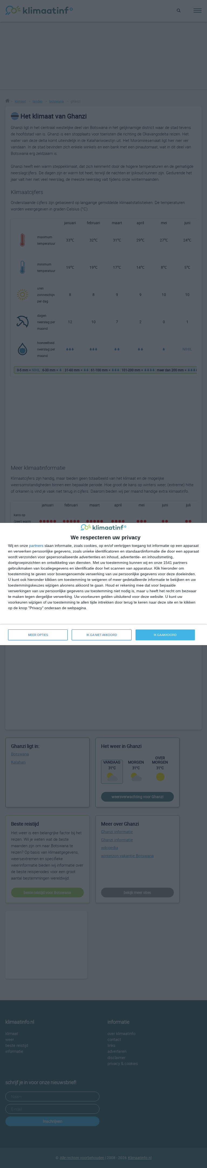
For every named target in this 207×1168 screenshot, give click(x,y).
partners (36, 545)
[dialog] (103, 584)
